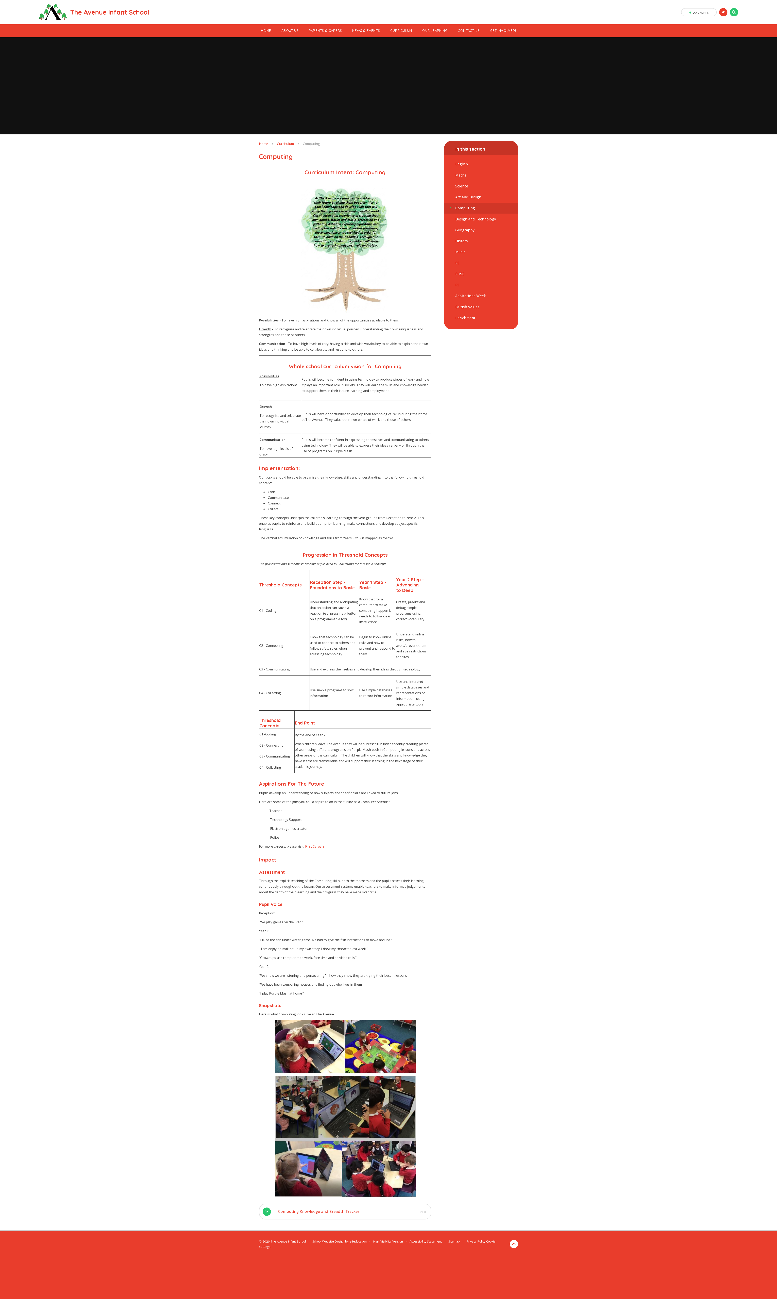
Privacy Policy (475, 1241)
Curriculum (285, 143)
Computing (311, 143)
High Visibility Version (388, 1241)
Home (263, 143)
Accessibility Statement (426, 1241)
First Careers (315, 846)
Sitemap (454, 1241)
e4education (358, 1241)
